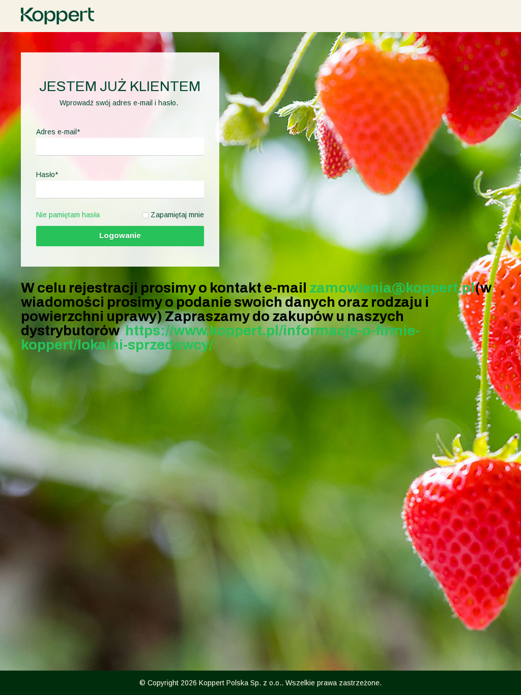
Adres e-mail (58, 132)
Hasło (47, 174)
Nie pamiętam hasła (68, 215)
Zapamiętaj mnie (177, 215)
